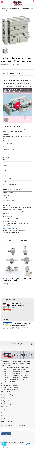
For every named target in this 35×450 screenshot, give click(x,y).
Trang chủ (3, 8)
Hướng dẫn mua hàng (7, 395)
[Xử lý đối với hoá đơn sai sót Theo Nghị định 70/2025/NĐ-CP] (7, 325)
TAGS (18, 73)
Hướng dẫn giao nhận (7, 401)
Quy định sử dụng (6, 404)
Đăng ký (3, 416)
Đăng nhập (4, 413)
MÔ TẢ (4, 73)
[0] (32, 2)
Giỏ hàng (3, 418)
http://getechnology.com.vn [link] (10, 228)
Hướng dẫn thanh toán (7, 398)
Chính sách (11, 73)
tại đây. (8, 213)
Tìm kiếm (3, 410)
